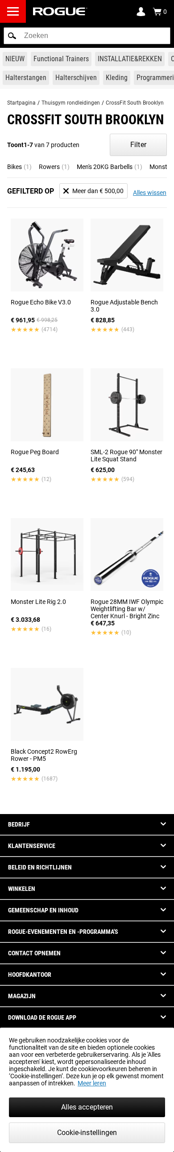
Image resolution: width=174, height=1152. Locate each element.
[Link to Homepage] (60, 11)
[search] (87, 35)
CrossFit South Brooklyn (135, 103)
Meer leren (92, 1083)
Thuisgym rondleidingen (70, 103)
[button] (12, 35)
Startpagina (21, 103)
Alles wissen (149, 192)
